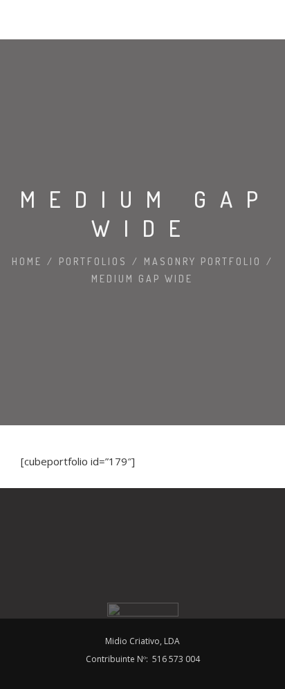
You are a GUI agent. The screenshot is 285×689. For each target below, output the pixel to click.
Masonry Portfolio (202, 261)
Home (27, 261)
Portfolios (93, 261)
